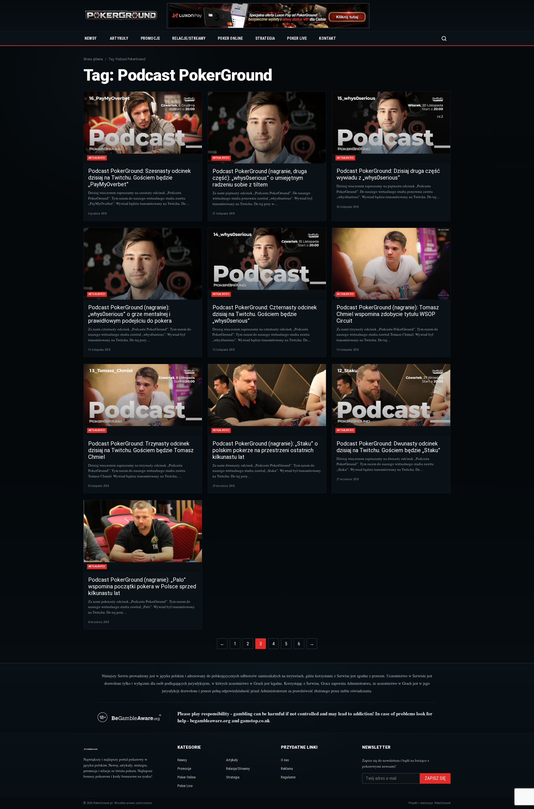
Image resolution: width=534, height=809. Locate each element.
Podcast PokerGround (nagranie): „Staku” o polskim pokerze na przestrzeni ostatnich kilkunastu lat (265, 450)
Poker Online (230, 38)
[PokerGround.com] (121, 15)
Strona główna (93, 59)
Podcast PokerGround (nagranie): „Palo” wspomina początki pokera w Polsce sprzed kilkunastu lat (142, 586)
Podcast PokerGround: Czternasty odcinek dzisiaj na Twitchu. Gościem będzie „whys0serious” (264, 314)
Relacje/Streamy (189, 38)
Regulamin (288, 777)
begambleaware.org (210, 720)
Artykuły (119, 38)
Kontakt (327, 38)
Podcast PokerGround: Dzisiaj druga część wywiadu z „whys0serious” (388, 174)
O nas (285, 760)
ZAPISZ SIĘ (435, 778)
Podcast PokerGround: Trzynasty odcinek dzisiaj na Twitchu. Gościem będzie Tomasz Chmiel (141, 450)
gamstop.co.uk (255, 720)
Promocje (150, 38)
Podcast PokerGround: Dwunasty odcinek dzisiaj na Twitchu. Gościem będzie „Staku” (388, 447)
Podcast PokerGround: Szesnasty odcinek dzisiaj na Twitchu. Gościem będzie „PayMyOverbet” (139, 178)
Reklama (287, 768)
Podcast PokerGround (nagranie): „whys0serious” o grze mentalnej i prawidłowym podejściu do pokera (130, 314)
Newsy (91, 38)
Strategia (265, 38)
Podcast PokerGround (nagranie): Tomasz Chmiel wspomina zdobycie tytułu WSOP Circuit (388, 314)
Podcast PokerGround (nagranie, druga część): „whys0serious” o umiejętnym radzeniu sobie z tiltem (259, 178)
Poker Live (297, 38)
